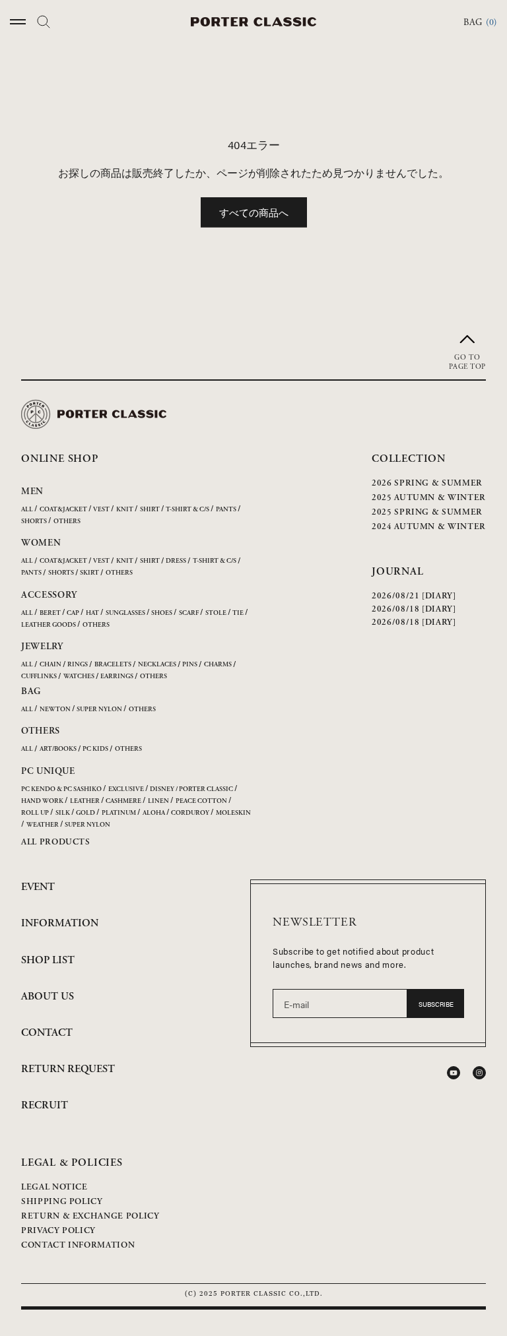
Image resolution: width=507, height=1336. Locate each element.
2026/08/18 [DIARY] (414, 609)
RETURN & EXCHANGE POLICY (90, 1216)
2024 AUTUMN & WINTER (429, 526)
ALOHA (154, 813)
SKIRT (89, 573)
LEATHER (85, 801)
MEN (32, 491)
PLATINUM (119, 813)
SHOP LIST (48, 960)
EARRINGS (116, 676)
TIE (238, 613)
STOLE (215, 613)
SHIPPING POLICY (62, 1201)
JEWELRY (42, 646)
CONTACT (47, 1033)
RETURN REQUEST (68, 1069)
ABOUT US (47, 996)
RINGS (77, 664)
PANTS (226, 509)
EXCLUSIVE (126, 789)
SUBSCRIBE (436, 1004)
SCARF (189, 613)
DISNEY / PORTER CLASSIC (191, 789)
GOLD (85, 813)
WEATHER (42, 825)
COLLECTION (409, 459)
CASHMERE (123, 801)
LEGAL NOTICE (54, 1187)
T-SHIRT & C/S (187, 509)
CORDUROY (190, 813)
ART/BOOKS (58, 749)
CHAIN (50, 664)
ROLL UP (35, 813)
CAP (73, 613)
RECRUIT (44, 1105)
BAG (31, 691)
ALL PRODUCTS (55, 842)
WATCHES (78, 676)
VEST (101, 509)
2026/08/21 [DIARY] (414, 596)
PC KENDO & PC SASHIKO (61, 789)
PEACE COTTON (201, 801)
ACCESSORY (49, 595)
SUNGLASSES (125, 613)
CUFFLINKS (39, 676)
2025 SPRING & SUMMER (427, 512)
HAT (92, 613)
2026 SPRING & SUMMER (427, 483)
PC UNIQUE (48, 771)
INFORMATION (59, 923)
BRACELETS (112, 664)
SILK (62, 813)
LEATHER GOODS (48, 625)
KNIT (124, 509)
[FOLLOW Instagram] (479, 1073)
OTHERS (67, 521)
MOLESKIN (233, 813)
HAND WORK (42, 801)
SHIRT (150, 509)
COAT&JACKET (63, 509)
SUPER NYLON (99, 709)
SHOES (161, 613)
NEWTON (55, 709)
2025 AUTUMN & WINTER (429, 497)
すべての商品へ (253, 212)
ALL (27, 509)
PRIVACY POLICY (58, 1230)
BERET (50, 613)
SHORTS (34, 521)
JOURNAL (398, 572)
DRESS (176, 561)
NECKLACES (157, 664)
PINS (189, 664)
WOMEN (41, 543)
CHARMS (218, 664)
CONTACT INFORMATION (78, 1245)
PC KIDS (95, 749)
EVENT (38, 887)
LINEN (158, 801)
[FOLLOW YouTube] (453, 1073)
